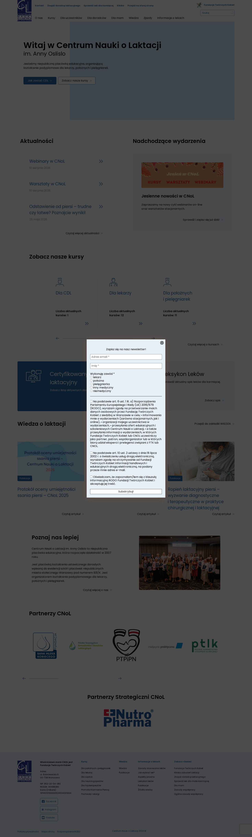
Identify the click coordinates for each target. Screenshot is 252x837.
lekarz (96, 377)
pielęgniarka (101, 384)
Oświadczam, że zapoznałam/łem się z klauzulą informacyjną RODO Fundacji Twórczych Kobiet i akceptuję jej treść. (123, 480)
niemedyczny (101, 391)
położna (98, 380)
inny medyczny (102, 387)
